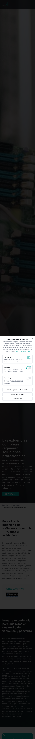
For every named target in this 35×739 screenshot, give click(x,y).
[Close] (32, 338)
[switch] (29, 357)
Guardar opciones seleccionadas (17, 390)
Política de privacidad (23, 351)
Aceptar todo (17, 399)
